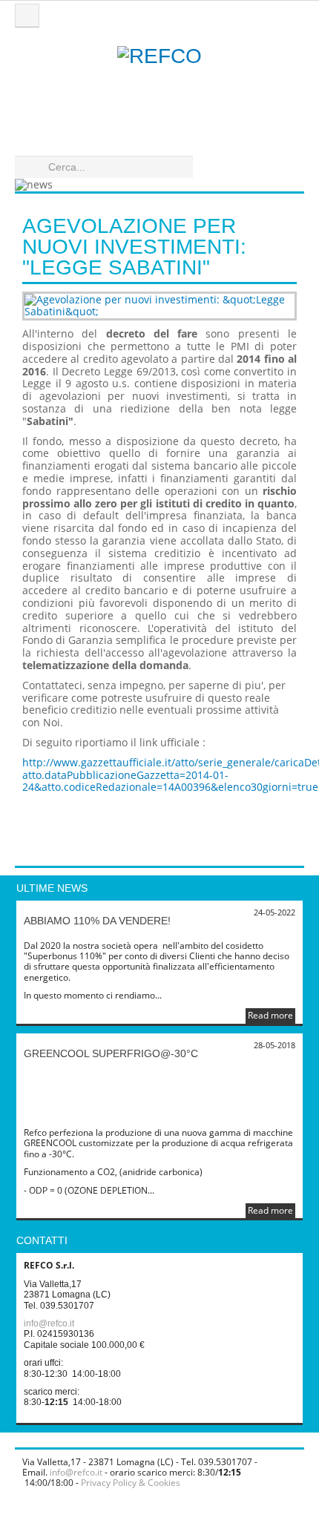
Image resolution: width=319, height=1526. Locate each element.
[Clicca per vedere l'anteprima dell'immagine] (159, 306)
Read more (270, 1015)
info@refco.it (49, 1323)
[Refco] (159, 89)
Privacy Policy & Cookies (130, 1482)
